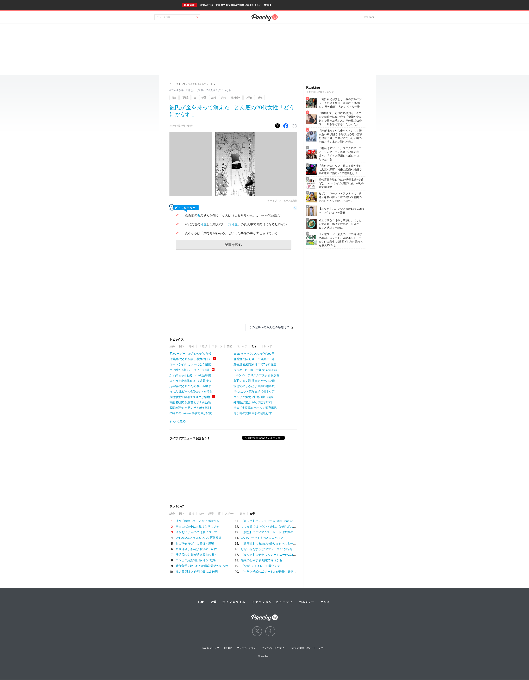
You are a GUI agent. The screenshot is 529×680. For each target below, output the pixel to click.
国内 (182, 346)
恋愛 (213, 602)
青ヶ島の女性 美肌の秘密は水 (253, 413)
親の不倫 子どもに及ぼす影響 (195, 543)
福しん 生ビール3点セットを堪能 (190, 391)
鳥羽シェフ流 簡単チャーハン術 (254, 380)
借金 (174, 97)
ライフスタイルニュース (200, 84)
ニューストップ (177, 84)
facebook (270, 631)
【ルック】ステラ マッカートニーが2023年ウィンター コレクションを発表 (290, 554)
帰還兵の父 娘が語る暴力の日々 (190, 359)
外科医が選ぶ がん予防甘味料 (253, 402)
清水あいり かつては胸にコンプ (196, 532)
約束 (223, 97)
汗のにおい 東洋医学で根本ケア (254, 391)
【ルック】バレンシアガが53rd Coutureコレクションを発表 (280, 521)
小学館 (249, 97)
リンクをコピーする (294, 126)
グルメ (325, 602)
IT (219, 513)
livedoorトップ (211, 648)
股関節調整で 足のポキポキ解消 (190, 407)
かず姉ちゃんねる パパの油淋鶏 (190, 375)
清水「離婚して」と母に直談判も (197, 521)
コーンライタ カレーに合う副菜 (190, 364)
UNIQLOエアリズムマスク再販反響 (256, 375)
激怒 (260, 97)
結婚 (213, 97)
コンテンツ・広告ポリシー (274, 648)
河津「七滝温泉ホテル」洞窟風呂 (255, 407)
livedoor (369, 17)
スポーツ (217, 346)
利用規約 (228, 648)
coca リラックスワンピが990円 (254, 353)
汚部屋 (185, 97)
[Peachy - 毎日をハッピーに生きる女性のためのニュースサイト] (264, 615)
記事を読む (233, 245)
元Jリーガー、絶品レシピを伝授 (190, 353)
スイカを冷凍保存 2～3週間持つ (190, 380)
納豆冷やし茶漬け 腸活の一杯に (196, 549)
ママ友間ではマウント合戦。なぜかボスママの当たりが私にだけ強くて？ (288, 526)
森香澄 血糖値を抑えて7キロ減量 (255, 364)
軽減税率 (235, 97)
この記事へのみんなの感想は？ (269, 327)
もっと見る (177, 421)
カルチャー (306, 602)
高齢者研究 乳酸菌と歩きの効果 (190, 402)
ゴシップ (241, 346)
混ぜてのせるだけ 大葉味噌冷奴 (254, 386)
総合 (172, 513)
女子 (254, 346)
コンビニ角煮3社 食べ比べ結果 (254, 397)
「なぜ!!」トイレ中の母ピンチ (260, 565)
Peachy (264, 17)
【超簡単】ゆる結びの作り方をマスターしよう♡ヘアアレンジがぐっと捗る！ (291, 543)
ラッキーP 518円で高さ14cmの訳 (255, 370)
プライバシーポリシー (247, 648)
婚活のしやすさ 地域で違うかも (261, 560)
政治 (191, 513)
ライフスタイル (233, 602)
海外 (191, 346)
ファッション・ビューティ (272, 602)
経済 (211, 513)
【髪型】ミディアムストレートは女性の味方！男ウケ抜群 (278, 532)
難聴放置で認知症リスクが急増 (189, 397)
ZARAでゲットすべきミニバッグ (262, 537)
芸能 (229, 346)
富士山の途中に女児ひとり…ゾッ (197, 526)
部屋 (203, 97)
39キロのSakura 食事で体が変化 (190, 413)
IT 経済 (203, 346)
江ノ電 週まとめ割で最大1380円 (197, 571)
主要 (172, 346)
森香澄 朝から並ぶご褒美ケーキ (254, 359)
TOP (201, 602)
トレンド (266, 346)
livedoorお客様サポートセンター (308, 648)
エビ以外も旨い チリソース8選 (189, 370)
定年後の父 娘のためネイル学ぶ (190, 386)
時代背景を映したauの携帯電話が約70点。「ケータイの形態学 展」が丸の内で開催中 (231, 565)
